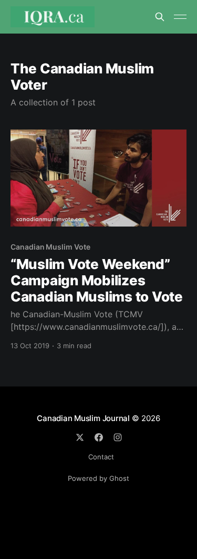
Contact (101, 457)
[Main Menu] (180, 17)
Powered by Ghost (98, 478)
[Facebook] (99, 437)
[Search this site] (159, 16)
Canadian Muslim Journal (84, 418)
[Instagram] (117, 437)
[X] (80, 437)
